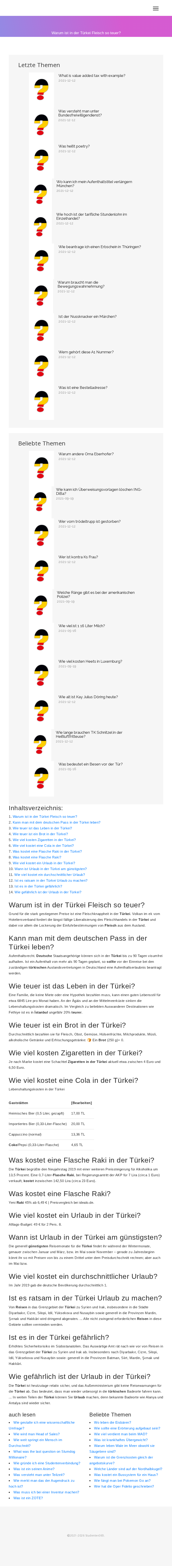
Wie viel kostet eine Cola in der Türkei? (43, 845)
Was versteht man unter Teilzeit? (38, 1475)
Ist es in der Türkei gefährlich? (38, 886)
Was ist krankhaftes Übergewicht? (121, 1440)
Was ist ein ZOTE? (28, 1498)
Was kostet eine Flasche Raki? (37, 857)
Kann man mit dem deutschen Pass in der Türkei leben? (57, 822)
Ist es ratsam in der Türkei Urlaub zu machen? (51, 880)
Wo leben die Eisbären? (112, 1422)
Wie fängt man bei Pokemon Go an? (122, 1480)
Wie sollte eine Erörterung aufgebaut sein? (127, 1428)
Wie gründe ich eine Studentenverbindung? (46, 1463)
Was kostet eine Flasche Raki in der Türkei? (47, 851)
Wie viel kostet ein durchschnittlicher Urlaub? (49, 875)
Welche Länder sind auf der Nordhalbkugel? (128, 1469)
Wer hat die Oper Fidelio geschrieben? (124, 1486)
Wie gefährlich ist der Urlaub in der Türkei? (48, 892)
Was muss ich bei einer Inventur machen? (46, 1492)
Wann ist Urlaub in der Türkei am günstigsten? (51, 869)
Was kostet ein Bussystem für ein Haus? (126, 1475)
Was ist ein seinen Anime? (34, 1469)
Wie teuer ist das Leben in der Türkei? (42, 828)
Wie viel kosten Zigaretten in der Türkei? (44, 840)
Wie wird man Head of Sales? (36, 1434)
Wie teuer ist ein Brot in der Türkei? (40, 834)
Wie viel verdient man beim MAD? (120, 1434)
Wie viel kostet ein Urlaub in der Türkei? (44, 863)
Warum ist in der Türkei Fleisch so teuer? (45, 816)
